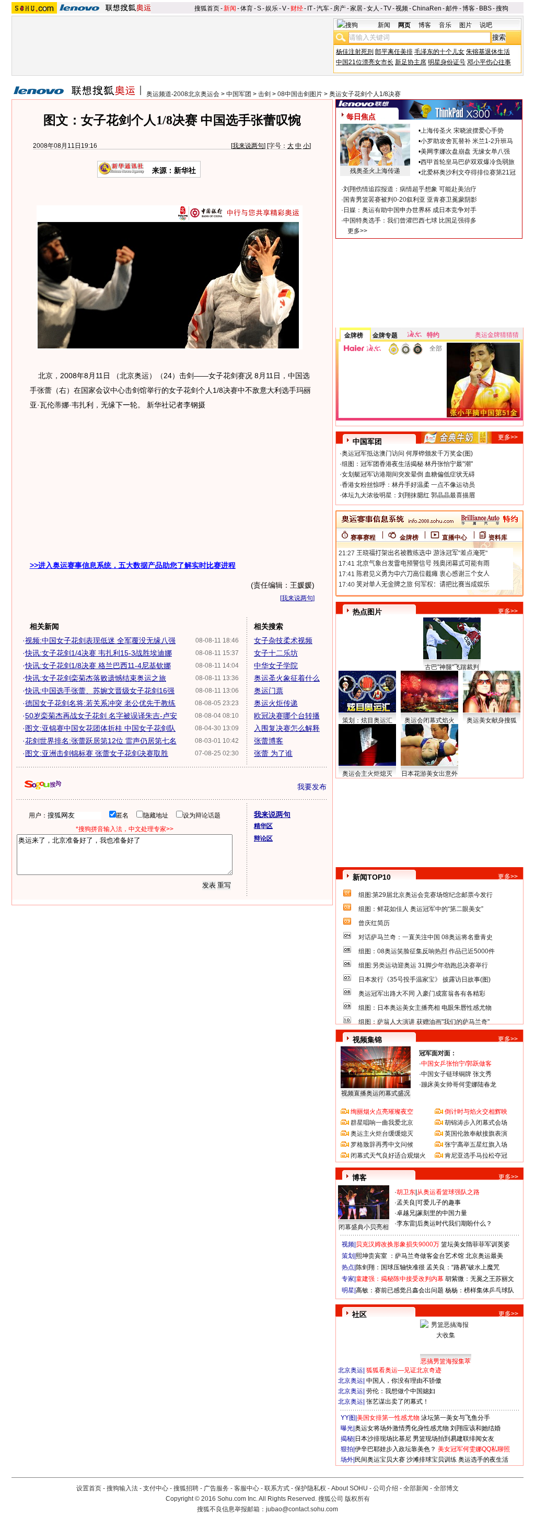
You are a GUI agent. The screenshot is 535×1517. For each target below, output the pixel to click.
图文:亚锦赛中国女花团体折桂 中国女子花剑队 (100, 728)
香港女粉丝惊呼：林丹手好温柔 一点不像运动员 (408, 484)
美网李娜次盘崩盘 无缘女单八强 (465, 151)
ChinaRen (426, 8)
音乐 (445, 25)
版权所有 (357, 1498)
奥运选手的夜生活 (483, 1459)
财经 (296, 8)
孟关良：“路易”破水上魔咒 (462, 1267)
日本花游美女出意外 (429, 773)
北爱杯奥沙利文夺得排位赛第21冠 (468, 172)
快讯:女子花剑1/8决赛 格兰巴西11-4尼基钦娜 (98, 665)
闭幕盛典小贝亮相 (364, 1227)
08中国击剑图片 (299, 94)
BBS (485, 8)
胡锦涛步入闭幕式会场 (476, 1122)
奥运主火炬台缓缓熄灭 (382, 1133)
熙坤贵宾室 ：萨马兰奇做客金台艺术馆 (410, 1255)
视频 (402, 8)
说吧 (486, 25)
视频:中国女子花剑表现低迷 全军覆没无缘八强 (100, 640)
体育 (246, 8)
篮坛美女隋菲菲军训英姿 (475, 1244)
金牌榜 (353, 335)
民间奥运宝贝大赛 (380, 1459)
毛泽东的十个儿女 (439, 51)
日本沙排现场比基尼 (383, 1438)
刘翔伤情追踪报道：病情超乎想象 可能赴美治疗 (409, 189)
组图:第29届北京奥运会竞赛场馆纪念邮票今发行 (425, 894)
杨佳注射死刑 (355, 51)
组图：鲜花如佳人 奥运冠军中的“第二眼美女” (420, 909)
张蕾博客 (268, 741)
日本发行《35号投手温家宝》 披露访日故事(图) (424, 979)
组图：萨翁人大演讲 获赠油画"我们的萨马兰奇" (424, 1021)
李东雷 (406, 1223)
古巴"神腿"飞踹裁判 (452, 667)
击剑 (264, 94)
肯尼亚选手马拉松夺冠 (476, 1155)
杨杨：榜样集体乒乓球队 (479, 1290)
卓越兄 (406, 1213)
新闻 (230, 8)
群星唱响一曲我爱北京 (382, 1122)
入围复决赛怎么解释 (287, 728)
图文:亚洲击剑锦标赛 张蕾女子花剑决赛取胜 (96, 753)
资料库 (498, 537)
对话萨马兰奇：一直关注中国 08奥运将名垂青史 (425, 937)
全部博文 (446, 1488)
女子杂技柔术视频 (283, 640)
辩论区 (263, 838)
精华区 (263, 826)
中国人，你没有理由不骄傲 (403, 1380)
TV (387, 8)
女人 (373, 8)
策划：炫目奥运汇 (367, 720)
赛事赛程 (363, 537)
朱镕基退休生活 (488, 51)
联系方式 (276, 1488)
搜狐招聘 (186, 1488)
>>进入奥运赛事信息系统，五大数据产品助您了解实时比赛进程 (133, 565)
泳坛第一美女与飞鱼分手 (455, 1417)
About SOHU (349, 1488)
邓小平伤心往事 (489, 62)
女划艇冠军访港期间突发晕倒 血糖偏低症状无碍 (408, 474)
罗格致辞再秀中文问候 (382, 1144)
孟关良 (406, 1202)
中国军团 (238, 94)
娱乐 (271, 8)
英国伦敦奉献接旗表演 (476, 1133)
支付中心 (155, 1488)
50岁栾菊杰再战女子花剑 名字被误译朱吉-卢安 (101, 715)
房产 (339, 8)
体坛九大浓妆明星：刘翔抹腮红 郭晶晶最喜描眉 (408, 495)
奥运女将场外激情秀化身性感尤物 (402, 1428)
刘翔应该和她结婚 (475, 1428)
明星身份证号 (447, 62)
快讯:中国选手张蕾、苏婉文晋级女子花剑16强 (100, 690)
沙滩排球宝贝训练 (431, 1459)
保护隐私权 (310, 1488)
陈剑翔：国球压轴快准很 (390, 1267)
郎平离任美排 (394, 51)
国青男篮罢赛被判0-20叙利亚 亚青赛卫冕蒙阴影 (410, 199)
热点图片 (367, 612)
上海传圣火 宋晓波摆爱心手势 (462, 130)
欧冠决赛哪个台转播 (287, 715)
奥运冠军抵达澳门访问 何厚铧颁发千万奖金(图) (407, 453)
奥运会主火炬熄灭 (367, 773)
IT (309, 8)
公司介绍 (385, 1488)
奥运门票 (268, 690)
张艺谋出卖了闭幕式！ (397, 1401)
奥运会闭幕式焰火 (429, 720)
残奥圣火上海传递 (375, 170)
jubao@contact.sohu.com (302, 1509)
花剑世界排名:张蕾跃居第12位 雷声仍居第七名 (101, 741)
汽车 (323, 8)
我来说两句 (248, 145)
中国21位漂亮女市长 (364, 62)
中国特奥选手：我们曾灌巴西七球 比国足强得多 (409, 220)
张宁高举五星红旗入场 (476, 1144)
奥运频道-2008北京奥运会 (182, 94)
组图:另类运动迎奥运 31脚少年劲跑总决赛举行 (423, 965)
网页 (404, 25)
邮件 (452, 8)
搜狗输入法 (122, 1488)
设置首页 (88, 1488)
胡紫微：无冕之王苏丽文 (479, 1278)
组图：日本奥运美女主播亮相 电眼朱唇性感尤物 (425, 1007)
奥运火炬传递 (276, 703)
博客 (468, 8)
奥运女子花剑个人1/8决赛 (365, 94)
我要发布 (312, 787)
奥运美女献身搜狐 (492, 720)
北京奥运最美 (484, 1255)
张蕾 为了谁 (273, 753)
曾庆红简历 (374, 923)
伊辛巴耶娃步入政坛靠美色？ (395, 1449)
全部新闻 (415, 1488)
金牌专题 (385, 335)
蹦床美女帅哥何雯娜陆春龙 (458, 1084)
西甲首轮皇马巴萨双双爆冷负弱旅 (468, 162)
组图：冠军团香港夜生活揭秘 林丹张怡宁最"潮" (407, 464)
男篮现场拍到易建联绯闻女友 (453, 1438)
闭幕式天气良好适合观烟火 (388, 1155)
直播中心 (454, 537)
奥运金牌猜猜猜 (497, 335)
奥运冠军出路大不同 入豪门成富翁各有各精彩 (421, 993)
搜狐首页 (206, 8)
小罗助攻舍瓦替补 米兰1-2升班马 (467, 141)
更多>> (357, 231)
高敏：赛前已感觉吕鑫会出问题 (400, 1290)
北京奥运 (350, 1370)
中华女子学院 (276, 665)
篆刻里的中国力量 (442, 1213)
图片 (465, 25)
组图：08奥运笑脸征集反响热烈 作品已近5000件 (426, 951)
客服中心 (246, 1488)
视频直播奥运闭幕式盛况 (375, 1093)
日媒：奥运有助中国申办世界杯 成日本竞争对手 (409, 210)
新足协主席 (410, 62)
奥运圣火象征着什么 (287, 678)
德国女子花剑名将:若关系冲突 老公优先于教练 (100, 703)
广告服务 (216, 1488)
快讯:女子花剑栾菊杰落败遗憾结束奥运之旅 (95, 678)
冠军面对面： (438, 1053)
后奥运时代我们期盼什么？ (454, 1223)
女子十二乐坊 (276, 653)
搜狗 (502, 8)
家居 (356, 8)
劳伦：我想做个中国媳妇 (400, 1391)
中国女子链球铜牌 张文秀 (456, 1074)
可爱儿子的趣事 (439, 1202)
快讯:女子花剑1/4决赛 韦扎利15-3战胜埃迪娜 (98, 653)
